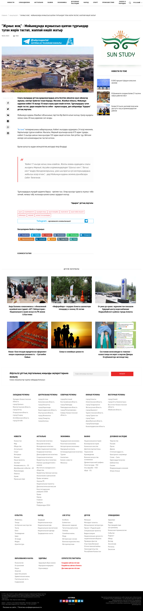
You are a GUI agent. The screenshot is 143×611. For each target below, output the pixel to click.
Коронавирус (43, 568)
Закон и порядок (122, 2)
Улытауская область (45, 413)
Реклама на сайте (9, 607)
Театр (17, 528)
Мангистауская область (21, 407)
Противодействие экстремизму (114, 527)
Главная (4, 15)
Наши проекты (19, 460)
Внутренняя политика (45, 441)
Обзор (110, 539)
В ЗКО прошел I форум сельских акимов (123, 82)
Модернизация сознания (119, 468)
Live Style (66, 515)
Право (39, 494)
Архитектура (19, 544)
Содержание (19, 582)
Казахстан (18, 441)
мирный (30, 215)
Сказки (112, 465)
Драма (112, 449)
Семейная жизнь (68, 533)
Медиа (17, 542)
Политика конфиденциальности (30, 607)
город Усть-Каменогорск (117, 402)
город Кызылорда (92, 424)
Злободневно (24, 2)
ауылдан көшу (41, 212)
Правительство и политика (46, 460)
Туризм (63, 455)
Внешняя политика (43, 444)
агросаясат (64, 212)
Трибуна (40, 503)
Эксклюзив (112, 544)
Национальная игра (45, 523)
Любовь (65, 531)
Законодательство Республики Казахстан (92, 550)
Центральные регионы (47, 395)
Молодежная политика (45, 446)
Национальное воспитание (48, 528)
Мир (15, 444)
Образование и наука (24, 558)
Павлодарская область (68, 407)
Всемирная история (91, 444)
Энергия (18, 571)
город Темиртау (44, 418)
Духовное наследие (75, 2)
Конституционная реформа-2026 (43, 491)
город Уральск (18, 404)
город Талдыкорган (93, 405)
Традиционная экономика (69, 441)
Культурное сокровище (118, 455)
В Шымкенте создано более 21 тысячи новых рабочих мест (126, 95)
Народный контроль (67, 449)
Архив (16, 476)
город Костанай (66, 399)
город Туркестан (92, 416)
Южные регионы (93, 395)
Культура (19, 515)
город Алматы (91, 399)
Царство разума (21, 574)
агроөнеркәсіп (29, 212)
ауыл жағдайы (53, 212)
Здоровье (111, 520)
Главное (40, 500)
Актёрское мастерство (23, 525)
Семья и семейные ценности (71, 352)
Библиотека (114, 463)
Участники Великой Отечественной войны (92, 545)
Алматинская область (94, 402)
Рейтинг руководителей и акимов (46, 464)
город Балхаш (43, 421)
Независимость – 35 (21, 465)
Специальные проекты (92, 531)
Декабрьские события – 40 (24, 468)
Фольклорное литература (93, 525)
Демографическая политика (47, 455)
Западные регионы (21, 395)
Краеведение (89, 455)
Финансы (63, 463)
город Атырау (18, 415)
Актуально (38, 2)
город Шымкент (92, 410)
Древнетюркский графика (93, 462)
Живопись (18, 520)
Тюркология (88, 452)
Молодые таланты (91, 523)
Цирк (16, 536)
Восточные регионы (116, 395)
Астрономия (19, 566)
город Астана (43, 399)
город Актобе (18, 421)
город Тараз (90, 418)
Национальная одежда (46, 531)
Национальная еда (45, 525)
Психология (19, 563)
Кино (16, 531)
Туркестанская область (94, 413)
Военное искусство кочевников (91, 459)
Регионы (111, 547)
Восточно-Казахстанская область (117, 406)
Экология (111, 549)
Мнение (17, 457)
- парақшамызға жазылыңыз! (53, 221)
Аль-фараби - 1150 (91, 468)
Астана (21, 130)
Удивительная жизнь (22, 576)
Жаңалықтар (13, 15)
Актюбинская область (21, 418)
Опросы (17, 474)
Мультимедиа (19, 471)
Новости (10, 2)
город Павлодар (66, 405)
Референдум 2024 (43, 505)
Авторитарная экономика (69, 446)
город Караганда (44, 407)
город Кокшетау (44, 405)
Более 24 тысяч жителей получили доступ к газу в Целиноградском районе (124, 109)
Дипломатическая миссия (46, 487)
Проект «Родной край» (92, 528)
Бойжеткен (66, 523)
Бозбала (65, 520)
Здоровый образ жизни (47, 563)
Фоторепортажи (68, 544)
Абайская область (114, 410)
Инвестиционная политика (46, 449)
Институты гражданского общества (46, 469)
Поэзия (112, 444)
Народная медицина (46, 566)
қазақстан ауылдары (43, 215)
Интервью (17, 455)
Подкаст (111, 536)
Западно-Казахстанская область (22, 401)
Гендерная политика (44, 452)
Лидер (110, 523)
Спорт (95, 2)
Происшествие (108, 2)
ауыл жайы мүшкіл (77, 212)
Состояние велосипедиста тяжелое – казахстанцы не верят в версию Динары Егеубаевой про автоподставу (115, 354)
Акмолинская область (46, 402)
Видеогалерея (89, 533)
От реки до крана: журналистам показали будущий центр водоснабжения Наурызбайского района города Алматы (115, 309)
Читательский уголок (70, 528)
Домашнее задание (69, 525)
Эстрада (18, 539)
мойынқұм (22, 215)
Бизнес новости (66, 460)
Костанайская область (68, 402)
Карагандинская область (47, 410)
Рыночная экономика (68, 444)
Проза (112, 446)
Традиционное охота (45, 533)
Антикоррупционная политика (71, 452)
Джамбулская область (94, 421)
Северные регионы (68, 395)
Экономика (62, 2)
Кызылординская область (95, 426)
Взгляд (110, 541)
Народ (86, 2)
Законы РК (40, 481)
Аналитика (64, 457)
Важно (50, 2)
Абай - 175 (87, 471)
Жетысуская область (93, 407)
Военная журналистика (71, 542)
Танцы (17, 523)
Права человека (42, 478)
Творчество (114, 441)
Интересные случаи (69, 539)
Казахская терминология (117, 530)
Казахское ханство (91, 446)
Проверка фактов (90, 541)
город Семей (112, 399)
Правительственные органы (47, 473)
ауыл (20, 212)
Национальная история (92, 441)
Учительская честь (21, 579)
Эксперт (17, 463)
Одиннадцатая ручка (117, 460)
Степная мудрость (116, 452)
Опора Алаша (115, 471)
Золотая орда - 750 (91, 465)
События (111, 533)
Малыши (87, 520)
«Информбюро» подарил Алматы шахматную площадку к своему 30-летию (71, 308)
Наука (17, 568)
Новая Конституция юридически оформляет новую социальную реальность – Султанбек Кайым (27, 354)
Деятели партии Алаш (92, 449)
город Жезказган (44, 416)
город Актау (17, 410)
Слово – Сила (115, 457)
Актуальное (18, 449)
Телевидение (19, 533)
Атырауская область (20, 413)
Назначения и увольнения (46, 476)
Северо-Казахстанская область (68, 414)
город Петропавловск (68, 410)
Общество (17, 446)
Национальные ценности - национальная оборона (93, 537)
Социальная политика (45, 457)
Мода (64, 536)
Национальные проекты (45, 484)
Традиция (41, 520)
